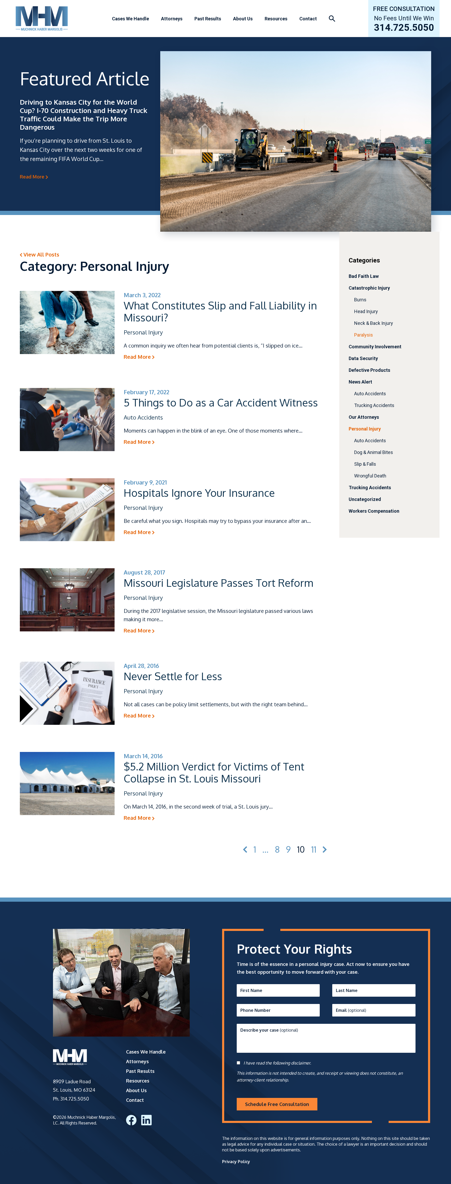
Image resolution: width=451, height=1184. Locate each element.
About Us (243, 18)
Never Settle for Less (173, 676)
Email (351, 1010)
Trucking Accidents (374, 405)
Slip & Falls (365, 464)
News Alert (360, 382)
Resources (276, 18)
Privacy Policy (236, 1161)
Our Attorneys (364, 417)
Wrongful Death (370, 476)
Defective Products (369, 370)
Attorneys (171, 18)
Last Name (347, 990)
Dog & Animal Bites (373, 452)
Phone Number (255, 1010)
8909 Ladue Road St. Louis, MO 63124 (74, 1086)
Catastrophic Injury (369, 288)
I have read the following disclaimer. (277, 1063)
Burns (360, 299)
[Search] (332, 18)
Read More (33, 177)
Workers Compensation (374, 511)
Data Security (363, 358)
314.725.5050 (404, 28)
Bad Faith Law (364, 276)
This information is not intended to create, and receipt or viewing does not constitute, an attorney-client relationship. (320, 1077)
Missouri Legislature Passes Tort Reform (218, 582)
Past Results (207, 18)
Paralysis (363, 335)
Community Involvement (375, 346)
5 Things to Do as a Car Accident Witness (221, 402)
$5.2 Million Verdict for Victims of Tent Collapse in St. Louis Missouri (214, 772)
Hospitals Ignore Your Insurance (199, 492)
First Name (251, 990)
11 (313, 849)
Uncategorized (365, 499)
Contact (308, 18)
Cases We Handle (130, 18)
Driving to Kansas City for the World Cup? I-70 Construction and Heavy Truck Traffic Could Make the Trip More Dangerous (83, 114)
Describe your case (269, 1030)
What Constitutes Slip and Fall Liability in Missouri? (220, 311)
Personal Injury (365, 429)
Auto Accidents (370, 393)
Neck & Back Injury (373, 323)
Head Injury (366, 311)
